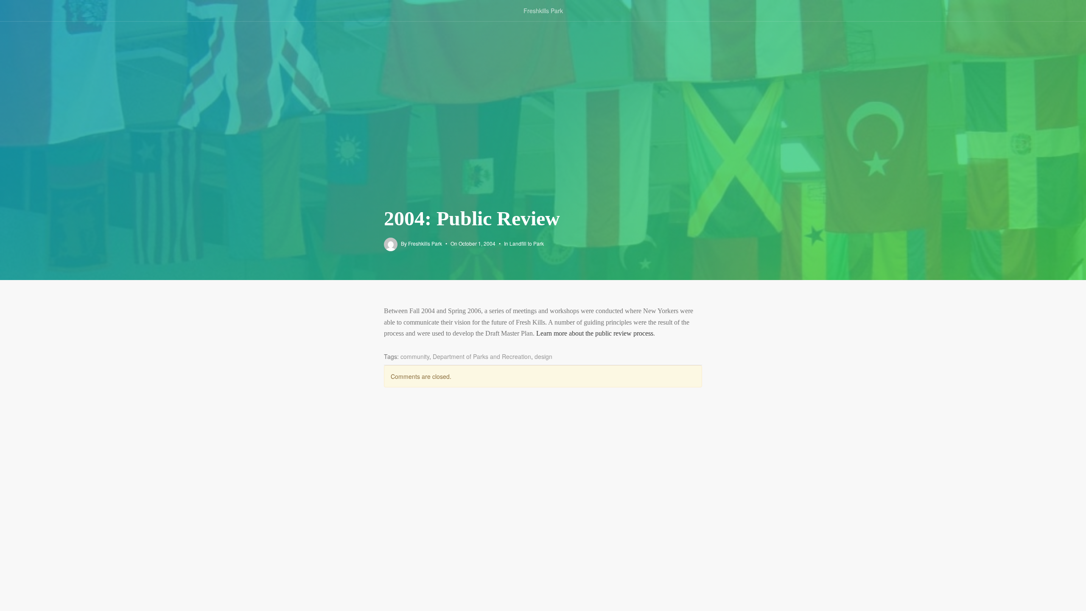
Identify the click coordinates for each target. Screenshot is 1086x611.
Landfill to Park (526, 243)
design (543, 356)
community (414, 356)
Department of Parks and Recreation (482, 356)
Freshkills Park (543, 10)
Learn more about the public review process (594, 333)
